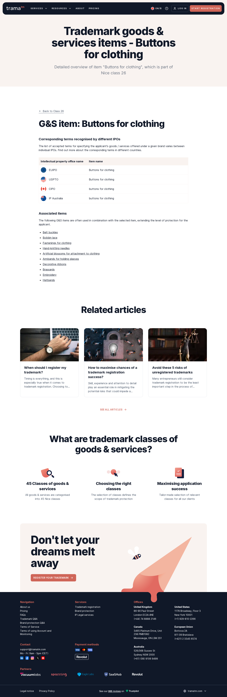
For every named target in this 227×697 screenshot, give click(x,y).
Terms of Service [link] (29, 626)
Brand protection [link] (84, 610)
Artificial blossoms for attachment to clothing (71, 253)
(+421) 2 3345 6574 (185, 638)
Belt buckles (50, 232)
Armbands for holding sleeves (61, 259)
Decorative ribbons (54, 264)
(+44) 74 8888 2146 (145, 618)
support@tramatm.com (33, 649)
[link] (49, 360)
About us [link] (25, 606)
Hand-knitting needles (56, 248)
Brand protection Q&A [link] (32, 622)
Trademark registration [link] (87, 606)
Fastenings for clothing (57, 243)
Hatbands (49, 280)
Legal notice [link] (27, 691)
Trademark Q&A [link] (28, 618)
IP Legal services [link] (84, 614)
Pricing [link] (24, 610)
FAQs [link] (23, 614)
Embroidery (50, 274)
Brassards (49, 269)
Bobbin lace (50, 237)
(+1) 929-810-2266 (185, 618)
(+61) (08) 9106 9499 (146, 658)
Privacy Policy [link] (47, 691)
